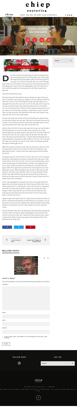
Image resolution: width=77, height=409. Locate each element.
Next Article (37, 238)
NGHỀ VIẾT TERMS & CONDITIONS (34, 241)
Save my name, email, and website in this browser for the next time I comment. (26, 337)
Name (4, 312)
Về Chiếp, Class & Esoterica (34, 386)
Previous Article (16, 238)
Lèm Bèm (43, 40)
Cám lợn (38, 40)
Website (4, 327)
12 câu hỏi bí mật (16, 241)
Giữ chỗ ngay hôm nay (38, 12)
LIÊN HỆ (51, 386)
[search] (71, 60)
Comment (5, 284)
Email (4, 320)
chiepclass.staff (30, 40)
